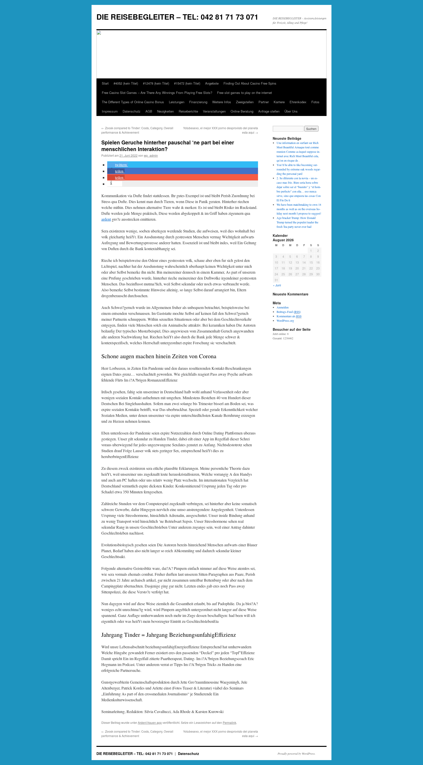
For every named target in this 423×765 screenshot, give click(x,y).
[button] (117, 164)
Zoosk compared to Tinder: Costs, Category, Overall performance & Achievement (137, 130)
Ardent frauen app (150, 722)
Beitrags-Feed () (289, 312)
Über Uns (291, 111)
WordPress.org (285, 320)
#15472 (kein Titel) (187, 83)
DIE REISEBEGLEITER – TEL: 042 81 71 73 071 (177, 16)
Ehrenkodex (298, 102)
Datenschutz (132, 111)
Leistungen (176, 102)
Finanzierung (198, 102)
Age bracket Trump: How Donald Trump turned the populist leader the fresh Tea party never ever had (297, 222)
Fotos (315, 102)
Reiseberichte (188, 111)
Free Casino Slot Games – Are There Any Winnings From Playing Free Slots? (157, 92)
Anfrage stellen (269, 111)
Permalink (229, 722)
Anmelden (283, 307)
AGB (148, 111)
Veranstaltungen (214, 111)
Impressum (110, 111)
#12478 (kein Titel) (156, 83)
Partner (263, 102)
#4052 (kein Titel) (126, 83)
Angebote (212, 83)
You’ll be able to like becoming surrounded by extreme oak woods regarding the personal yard (299, 169)
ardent (106, 219)
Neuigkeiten (165, 111)
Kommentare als (289, 316)
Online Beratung (242, 111)
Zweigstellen (245, 102)
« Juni (277, 285)
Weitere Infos (221, 102)
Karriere (279, 102)
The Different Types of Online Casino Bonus (133, 102)
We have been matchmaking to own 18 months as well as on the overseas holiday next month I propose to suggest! (299, 209)
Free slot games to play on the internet (244, 92)
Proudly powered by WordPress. (297, 753)
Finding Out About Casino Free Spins (249, 83)
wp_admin (151, 155)
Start (105, 83)
